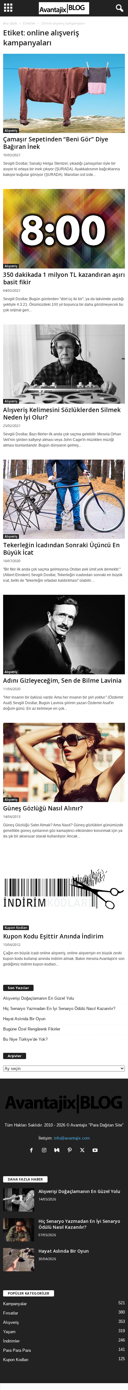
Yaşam (9, 1331)
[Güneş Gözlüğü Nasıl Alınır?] (64, 762)
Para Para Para (17, 1350)
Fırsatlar (10, 1313)
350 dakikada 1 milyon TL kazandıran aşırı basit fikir (64, 278)
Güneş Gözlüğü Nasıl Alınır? (43, 808)
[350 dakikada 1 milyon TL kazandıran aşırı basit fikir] (64, 228)
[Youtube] (96, 1151)
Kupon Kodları (16, 927)
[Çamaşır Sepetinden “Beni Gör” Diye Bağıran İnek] (64, 93)
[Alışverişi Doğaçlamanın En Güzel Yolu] (18, 1200)
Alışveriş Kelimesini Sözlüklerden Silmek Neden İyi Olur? (62, 413)
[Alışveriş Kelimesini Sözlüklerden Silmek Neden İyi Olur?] (64, 364)
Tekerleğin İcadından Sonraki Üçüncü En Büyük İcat (61, 549)
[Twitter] (83, 1151)
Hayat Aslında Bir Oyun (24, 1018)
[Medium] (58, 1151)
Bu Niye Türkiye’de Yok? (25, 1039)
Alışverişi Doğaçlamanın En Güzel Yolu (38, 998)
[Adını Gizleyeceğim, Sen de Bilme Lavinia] (64, 634)
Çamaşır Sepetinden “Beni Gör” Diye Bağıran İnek (55, 143)
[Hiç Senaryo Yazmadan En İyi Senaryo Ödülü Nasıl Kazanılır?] (18, 1229)
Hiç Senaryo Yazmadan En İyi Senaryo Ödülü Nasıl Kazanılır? (59, 1008)
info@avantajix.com (72, 1138)
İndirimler (11, 1341)
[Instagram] (45, 1151)
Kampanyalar (15, 1303)
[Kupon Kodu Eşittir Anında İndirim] (64, 890)
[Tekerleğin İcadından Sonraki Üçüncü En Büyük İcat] (64, 499)
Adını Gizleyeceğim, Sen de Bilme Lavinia (62, 681)
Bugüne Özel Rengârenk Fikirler (31, 1029)
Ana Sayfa (10, 23)
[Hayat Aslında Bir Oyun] (18, 1259)
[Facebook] (32, 1151)
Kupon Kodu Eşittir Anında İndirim (53, 936)
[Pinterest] (71, 1151)
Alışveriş (11, 130)
